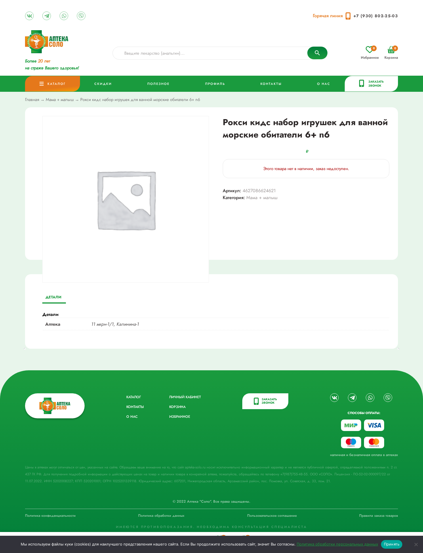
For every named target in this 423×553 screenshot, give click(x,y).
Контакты (271, 83)
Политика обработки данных (161, 515)
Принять (392, 544)
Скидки (103, 83)
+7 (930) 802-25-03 (375, 16)
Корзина (391, 53)
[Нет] (416, 544)
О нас (323, 83)
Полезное (158, 83)
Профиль (215, 83)
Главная (32, 99)
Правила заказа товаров (378, 515)
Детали (53, 297)
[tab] (53, 298)
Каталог (56, 83)
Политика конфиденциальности (50, 515)
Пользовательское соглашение (272, 515)
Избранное (370, 53)
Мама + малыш (60, 99)
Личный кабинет (185, 397)
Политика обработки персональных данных (337, 544)
